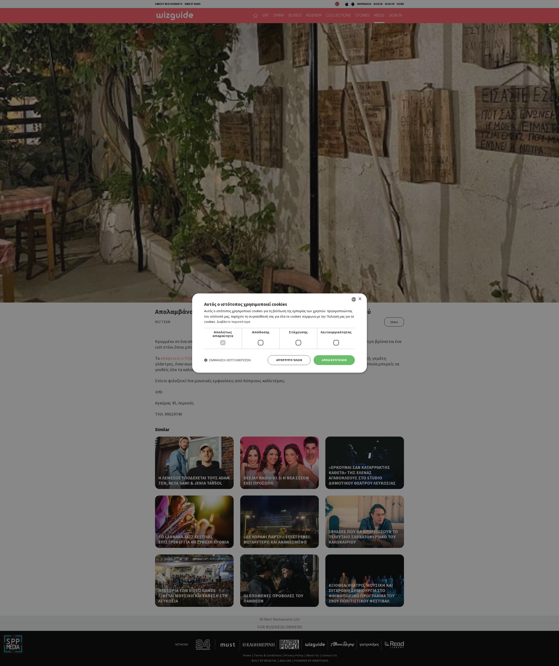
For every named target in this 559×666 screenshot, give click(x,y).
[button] (227, 360)
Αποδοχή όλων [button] (334, 360)
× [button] (359, 299)
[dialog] (279, 333)
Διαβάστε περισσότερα (233, 322)
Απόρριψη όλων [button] (289, 360)
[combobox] (354, 299)
